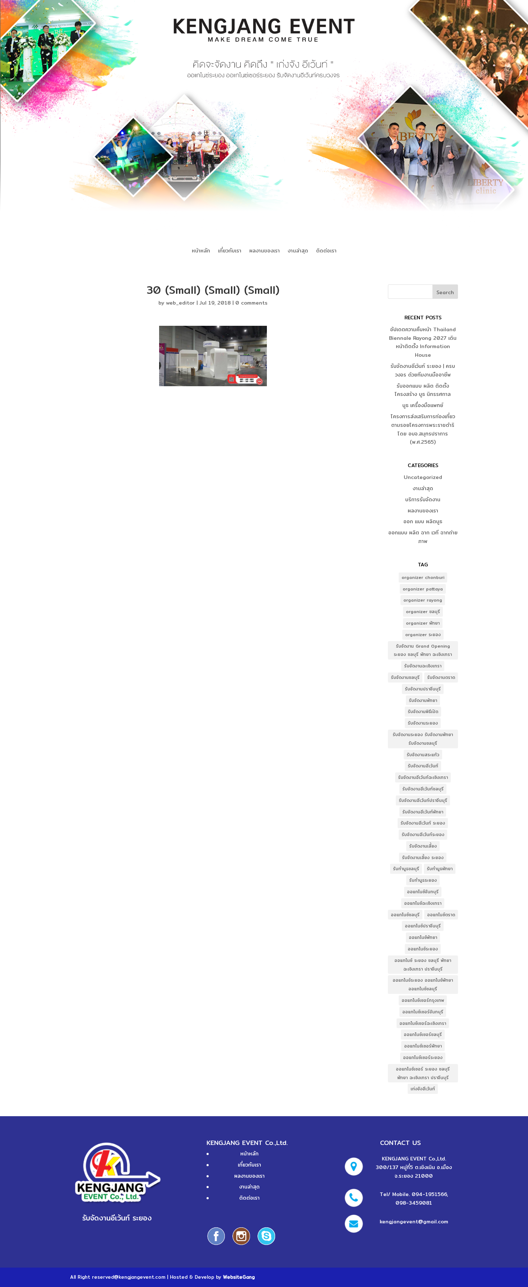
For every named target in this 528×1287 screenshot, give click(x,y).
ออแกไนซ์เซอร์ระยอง (423, 1057)
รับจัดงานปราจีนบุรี (423, 688)
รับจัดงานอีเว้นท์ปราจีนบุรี (423, 800)
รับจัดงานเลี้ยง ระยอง (423, 857)
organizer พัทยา (423, 623)
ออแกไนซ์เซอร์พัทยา (423, 1045)
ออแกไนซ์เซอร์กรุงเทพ (423, 1000)
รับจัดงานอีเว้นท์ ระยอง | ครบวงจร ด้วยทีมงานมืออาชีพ (422, 370)
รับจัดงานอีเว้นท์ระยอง (423, 834)
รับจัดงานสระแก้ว (423, 754)
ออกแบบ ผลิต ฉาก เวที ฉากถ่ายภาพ (423, 537)
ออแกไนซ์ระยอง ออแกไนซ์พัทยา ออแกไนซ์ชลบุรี (423, 984)
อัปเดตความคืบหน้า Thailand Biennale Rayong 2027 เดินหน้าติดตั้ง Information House (423, 342)
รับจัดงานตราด (441, 677)
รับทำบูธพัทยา (440, 868)
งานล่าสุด (298, 251)
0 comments (251, 303)
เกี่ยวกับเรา (229, 251)
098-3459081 (413, 1203)
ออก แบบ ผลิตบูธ (422, 521)
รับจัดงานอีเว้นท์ (423, 765)
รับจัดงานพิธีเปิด (423, 711)
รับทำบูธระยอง (423, 880)
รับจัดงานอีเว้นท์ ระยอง (422, 823)
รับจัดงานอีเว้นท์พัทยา (422, 811)
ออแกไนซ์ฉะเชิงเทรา (422, 903)
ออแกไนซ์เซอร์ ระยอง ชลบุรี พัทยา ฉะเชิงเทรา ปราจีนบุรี (423, 1073)
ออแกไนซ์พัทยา (423, 937)
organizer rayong (422, 600)
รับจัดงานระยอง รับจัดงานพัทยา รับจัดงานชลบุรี (423, 739)
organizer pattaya (423, 588)
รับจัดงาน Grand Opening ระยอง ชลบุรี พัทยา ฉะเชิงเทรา (423, 650)
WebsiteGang (239, 1277)
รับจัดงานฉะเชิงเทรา (422, 665)
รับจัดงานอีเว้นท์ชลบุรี (423, 788)
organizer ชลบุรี (423, 611)
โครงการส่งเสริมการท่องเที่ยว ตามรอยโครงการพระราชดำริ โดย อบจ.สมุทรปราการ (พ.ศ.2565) (423, 429)
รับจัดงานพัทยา (423, 700)
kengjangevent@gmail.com (414, 1222)
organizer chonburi (423, 577)
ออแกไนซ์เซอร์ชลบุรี (423, 1034)
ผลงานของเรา (264, 251)
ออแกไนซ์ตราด (441, 914)
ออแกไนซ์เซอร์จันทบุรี (422, 1011)
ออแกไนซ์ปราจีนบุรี (423, 925)
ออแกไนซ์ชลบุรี (405, 914)
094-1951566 (429, 1194)
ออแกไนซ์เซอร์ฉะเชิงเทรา (422, 1023)
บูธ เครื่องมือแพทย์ (422, 405)
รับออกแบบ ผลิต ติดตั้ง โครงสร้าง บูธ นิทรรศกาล (423, 390)
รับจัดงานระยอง (423, 723)
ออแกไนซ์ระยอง (423, 948)
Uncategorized (423, 477)
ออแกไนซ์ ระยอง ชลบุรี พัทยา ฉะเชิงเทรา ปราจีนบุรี (422, 964)
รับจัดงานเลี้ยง (423, 846)
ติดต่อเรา (326, 251)
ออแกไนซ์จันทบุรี (423, 891)
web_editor (180, 303)
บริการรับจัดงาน (422, 499)
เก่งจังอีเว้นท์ (423, 1088)
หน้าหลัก (201, 251)
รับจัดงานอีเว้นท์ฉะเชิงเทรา (423, 777)
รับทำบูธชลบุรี (406, 868)
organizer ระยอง (423, 634)
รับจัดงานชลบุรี (405, 677)
